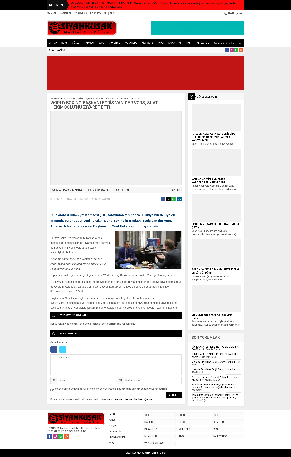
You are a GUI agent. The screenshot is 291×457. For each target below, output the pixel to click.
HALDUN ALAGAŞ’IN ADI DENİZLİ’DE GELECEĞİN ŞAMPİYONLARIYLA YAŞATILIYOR (213, 137)
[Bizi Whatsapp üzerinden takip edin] (236, 50)
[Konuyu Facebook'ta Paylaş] (163, 199)
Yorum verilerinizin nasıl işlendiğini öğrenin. (129, 399)
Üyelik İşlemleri (236, 13)
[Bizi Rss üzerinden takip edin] (241, 50)
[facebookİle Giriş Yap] (54, 353)
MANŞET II (80, 190)
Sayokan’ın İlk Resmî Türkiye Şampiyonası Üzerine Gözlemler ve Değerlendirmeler (214, 386)
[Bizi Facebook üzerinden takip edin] (227, 50)
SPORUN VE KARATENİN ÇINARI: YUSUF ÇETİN (216, 226)
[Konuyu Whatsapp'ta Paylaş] (173, 199)
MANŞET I (68, 190)
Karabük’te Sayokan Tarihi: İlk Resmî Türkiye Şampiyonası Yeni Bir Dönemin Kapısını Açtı (215, 396)
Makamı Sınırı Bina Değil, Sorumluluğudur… (214, 362)
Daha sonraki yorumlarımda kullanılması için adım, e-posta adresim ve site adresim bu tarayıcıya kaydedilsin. (110, 388)
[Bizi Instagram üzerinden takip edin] (232, 50)
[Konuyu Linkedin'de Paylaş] (179, 199)
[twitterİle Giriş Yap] (63, 353)
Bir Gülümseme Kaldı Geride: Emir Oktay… (212, 316)
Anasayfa (54, 98)
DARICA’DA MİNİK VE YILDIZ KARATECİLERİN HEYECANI (208, 180)
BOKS (64, 98)
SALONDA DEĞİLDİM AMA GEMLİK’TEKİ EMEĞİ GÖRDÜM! (215, 271)
